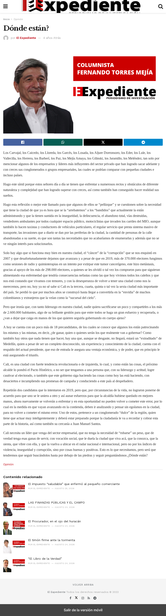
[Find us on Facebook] (71, 598)
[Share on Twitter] (103, 142)
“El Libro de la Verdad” (45, 558)
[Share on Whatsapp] (63, 142)
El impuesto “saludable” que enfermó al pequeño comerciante (74, 484)
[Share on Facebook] (22, 142)
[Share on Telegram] (143, 142)
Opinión (18, 19)
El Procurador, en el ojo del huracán (54, 521)
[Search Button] (160, 6)
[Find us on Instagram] (83, 598)
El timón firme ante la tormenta (51, 540)
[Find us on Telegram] (94, 598)
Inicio (6, 19)
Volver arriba (83, 584)
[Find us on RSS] (89, 598)
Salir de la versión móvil (83, 610)
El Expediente (26, 37)
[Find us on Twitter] (77, 598)
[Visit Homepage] (83, 6)
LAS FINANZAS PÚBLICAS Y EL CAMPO (56, 502)
